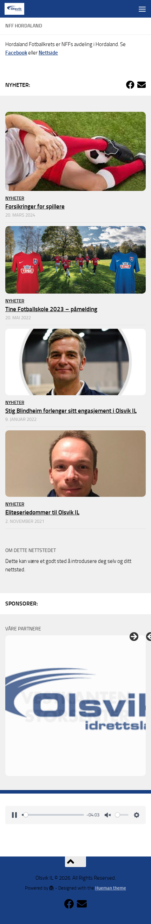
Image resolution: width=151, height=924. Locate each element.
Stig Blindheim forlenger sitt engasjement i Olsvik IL (71, 410)
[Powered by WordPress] (51, 888)
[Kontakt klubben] (141, 85)
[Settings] (136, 815)
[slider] (53, 814)
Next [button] (133, 637)
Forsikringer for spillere (35, 206)
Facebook (16, 53)
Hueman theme (110, 888)
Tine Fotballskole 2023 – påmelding (51, 309)
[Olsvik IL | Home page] (18, 9)
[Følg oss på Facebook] (130, 85)
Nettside (48, 53)
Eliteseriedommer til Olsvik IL (42, 512)
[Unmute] (107, 815)
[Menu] (142, 9)
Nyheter (14, 198)
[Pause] (14, 815)
